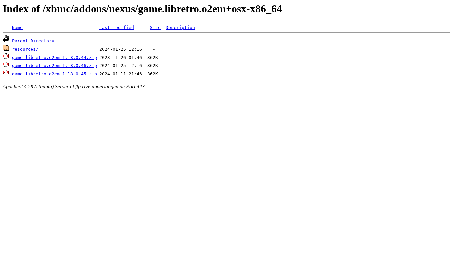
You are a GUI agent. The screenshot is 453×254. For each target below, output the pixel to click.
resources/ (25, 49)
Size (155, 27)
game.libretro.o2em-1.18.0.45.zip (54, 73)
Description (180, 27)
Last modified (116, 27)
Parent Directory (33, 40)
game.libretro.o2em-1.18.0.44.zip (54, 57)
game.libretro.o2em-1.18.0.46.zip (54, 65)
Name (17, 27)
